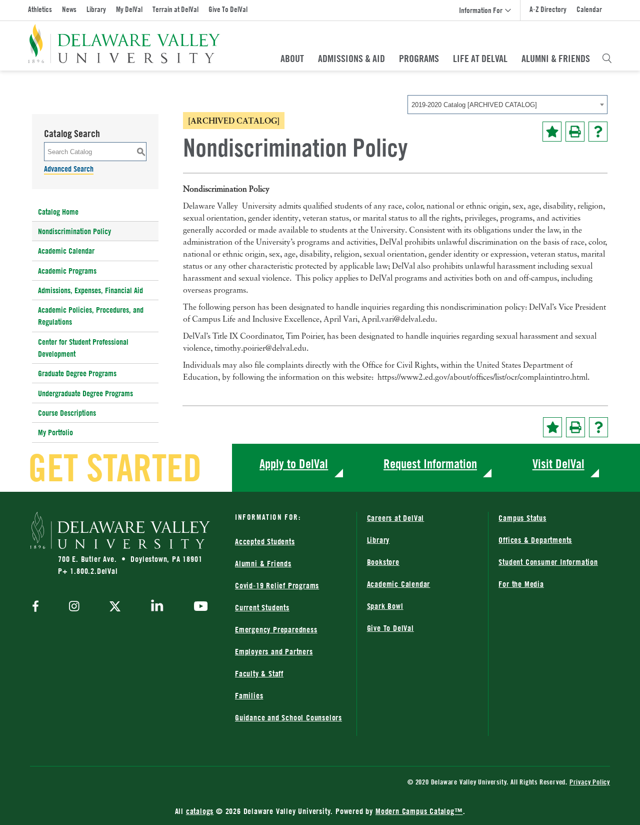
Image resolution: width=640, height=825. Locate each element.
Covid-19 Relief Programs (277, 585)
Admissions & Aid (351, 59)
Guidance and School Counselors (288, 717)
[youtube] (198, 607)
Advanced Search (69, 169)
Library (96, 9)
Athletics (40, 9)
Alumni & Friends (556, 59)
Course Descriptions (67, 413)
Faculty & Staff (259, 673)
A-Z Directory (548, 9)
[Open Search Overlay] (607, 59)
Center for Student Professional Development (83, 348)
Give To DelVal (228, 9)
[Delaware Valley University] (124, 44)
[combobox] (508, 104)
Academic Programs (67, 271)
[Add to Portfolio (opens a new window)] (552, 132)
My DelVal (129, 9)
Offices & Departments (535, 540)
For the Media (521, 584)
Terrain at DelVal (175, 9)
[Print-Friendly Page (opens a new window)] (575, 132)
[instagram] (74, 607)
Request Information (430, 463)
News (69, 9)
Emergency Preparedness (276, 629)
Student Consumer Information (548, 562)
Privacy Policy (590, 781)
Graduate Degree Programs (77, 373)
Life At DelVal (480, 59)
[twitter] (115, 607)
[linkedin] (157, 607)
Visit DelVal (558, 463)
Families (249, 695)
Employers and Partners (274, 651)
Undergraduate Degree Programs (85, 393)
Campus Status (522, 518)
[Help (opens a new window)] (598, 132)
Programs (419, 59)
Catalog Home (58, 212)
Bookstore (383, 562)
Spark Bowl (385, 606)
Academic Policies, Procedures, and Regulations (91, 316)
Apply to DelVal (294, 463)
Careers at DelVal (395, 518)
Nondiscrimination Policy (74, 231)
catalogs (200, 811)
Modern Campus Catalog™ (419, 811)
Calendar (589, 9)
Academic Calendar (66, 251)
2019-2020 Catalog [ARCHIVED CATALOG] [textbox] (474, 105)
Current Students (262, 607)
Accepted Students (265, 541)
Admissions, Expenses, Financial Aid (90, 290)
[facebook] (38, 607)
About (292, 59)
